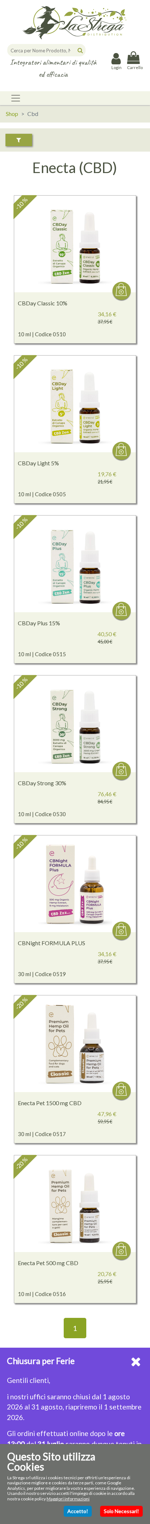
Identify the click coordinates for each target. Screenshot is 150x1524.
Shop (12, 113)
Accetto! (77, 1511)
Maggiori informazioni (68, 1498)
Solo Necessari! (121, 1511)
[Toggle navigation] (15, 98)
